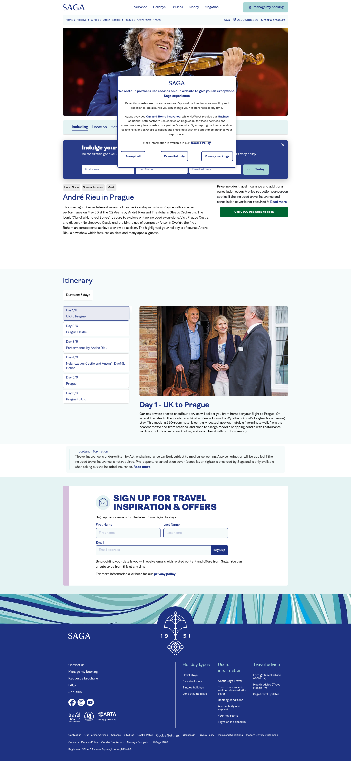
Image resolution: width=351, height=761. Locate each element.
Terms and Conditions (230, 735)
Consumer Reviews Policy (83, 742)
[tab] (96, 313)
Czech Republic (111, 20)
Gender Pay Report (112, 742)
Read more (278, 202)
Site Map (129, 735)
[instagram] (81, 703)
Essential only (174, 156)
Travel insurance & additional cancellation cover (232, 690)
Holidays (81, 20)
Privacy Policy (206, 735)
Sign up (219, 550)
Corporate (189, 735)
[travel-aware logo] (74, 721)
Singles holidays (193, 687)
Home (69, 20)
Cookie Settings (168, 735)
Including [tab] (80, 127)
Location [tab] (99, 127)
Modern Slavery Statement (262, 735)
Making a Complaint (138, 742)
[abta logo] (107, 720)
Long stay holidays (195, 693)
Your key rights (228, 715)
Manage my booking (269, 7)
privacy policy (165, 574)
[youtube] (90, 703)
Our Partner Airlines (96, 735)
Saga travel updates (266, 694)
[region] (176, 121)
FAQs (72, 685)
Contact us (76, 665)
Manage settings (217, 156)
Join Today (256, 169)
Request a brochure (83, 678)
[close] (282, 145)
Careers (116, 735)
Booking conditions (230, 700)
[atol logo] (89, 720)
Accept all (133, 156)
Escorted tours (193, 681)
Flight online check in (232, 722)
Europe (94, 20)
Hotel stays (190, 675)
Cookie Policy (145, 735)
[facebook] (72, 703)
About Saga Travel (230, 681)
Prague (128, 20)
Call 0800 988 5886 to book (254, 212)
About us (75, 692)
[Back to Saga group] (74, 7)
